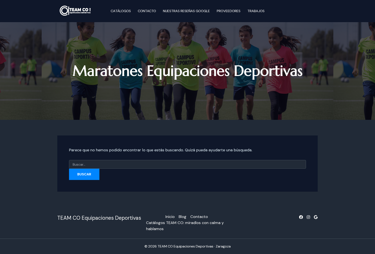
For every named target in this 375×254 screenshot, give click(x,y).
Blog (182, 216)
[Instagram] (308, 217)
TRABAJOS (256, 11)
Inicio (170, 216)
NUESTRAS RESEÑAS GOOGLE (186, 11)
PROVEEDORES (228, 11)
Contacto (147, 11)
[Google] (316, 217)
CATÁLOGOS (121, 11)
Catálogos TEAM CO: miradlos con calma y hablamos (185, 225)
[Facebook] (301, 217)
